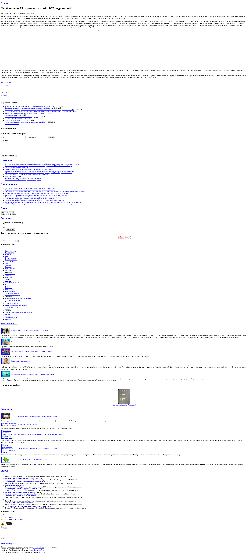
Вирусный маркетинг (12, 282)
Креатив (7, 286)
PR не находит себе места (13, 118)
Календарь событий (11, 303)
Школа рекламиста (11, 268)
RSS (4, 519)
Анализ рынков (9, 184)
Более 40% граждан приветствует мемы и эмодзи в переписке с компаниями (30, 188)
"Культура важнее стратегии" (14, 176)
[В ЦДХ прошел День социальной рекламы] (6, 462)
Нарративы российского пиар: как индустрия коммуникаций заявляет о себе (30, 106)
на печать (4, 95)
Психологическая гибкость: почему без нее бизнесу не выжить (38, 416)
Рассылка (6, 218)
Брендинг (8, 281)
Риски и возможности (12, 293)
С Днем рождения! (11, 317)
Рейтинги (8, 275)
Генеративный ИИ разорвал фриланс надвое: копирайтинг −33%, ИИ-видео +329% (32, 198)
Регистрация (11, 543)
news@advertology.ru (37, 549)
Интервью (6, 160)
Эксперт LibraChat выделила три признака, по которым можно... (32, 351)
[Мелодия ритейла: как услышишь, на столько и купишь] (6, 333)
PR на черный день (11, 115)
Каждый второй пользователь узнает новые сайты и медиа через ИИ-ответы (30, 190)
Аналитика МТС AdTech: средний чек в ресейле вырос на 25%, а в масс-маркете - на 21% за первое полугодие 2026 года (45, 191)
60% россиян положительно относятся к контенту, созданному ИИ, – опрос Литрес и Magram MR (37, 193)
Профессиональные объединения (16, 305)
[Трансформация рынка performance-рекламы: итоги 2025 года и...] (6, 377)
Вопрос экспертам (11, 260)
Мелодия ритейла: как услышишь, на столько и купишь (29, 330)
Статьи (4, 3)
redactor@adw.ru (38, 550)
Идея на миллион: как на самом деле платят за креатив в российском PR (29, 108)
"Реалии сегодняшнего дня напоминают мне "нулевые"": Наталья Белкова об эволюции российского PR (39, 110)
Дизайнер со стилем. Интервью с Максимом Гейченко (23, 178)
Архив (4, 208)
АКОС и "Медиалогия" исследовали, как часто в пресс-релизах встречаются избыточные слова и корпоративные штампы (45, 204)
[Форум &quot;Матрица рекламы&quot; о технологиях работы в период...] (9, 452)
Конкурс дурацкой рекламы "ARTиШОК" (19, 312)
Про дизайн (8, 288)
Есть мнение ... (10, 261)
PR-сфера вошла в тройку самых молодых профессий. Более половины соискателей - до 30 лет (36, 111)
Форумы (7, 316)
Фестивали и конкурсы (12, 300)
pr (1, 92)
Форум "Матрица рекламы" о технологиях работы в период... (38, 448)
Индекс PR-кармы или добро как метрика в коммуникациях (25, 113)
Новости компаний (11, 258)
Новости (7, 256)
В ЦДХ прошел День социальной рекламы (32, 459)
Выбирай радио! (10, 291)
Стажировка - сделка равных (20, 361)
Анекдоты (8, 319)
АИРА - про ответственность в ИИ (16, 167)
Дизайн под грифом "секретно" (28, 424)
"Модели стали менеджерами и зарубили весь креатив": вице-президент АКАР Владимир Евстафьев (38, 173)
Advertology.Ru (6, 82)
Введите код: (31, 137)
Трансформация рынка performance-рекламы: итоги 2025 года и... (32, 374)
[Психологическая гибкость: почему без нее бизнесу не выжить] (6, 419)
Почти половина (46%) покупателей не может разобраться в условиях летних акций (33, 197)
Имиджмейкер (9, 289)
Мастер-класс (9, 270)
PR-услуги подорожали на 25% (15, 120)
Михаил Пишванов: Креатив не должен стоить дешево (23, 180)
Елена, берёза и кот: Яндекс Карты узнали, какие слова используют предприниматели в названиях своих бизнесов (43, 202)
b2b (8, 92)
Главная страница (10, 251)
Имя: (3, 137)
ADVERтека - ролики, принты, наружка (18, 298)
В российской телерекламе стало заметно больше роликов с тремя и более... (36, 342)
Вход (3, 543)
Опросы (7, 314)
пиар (4, 92)
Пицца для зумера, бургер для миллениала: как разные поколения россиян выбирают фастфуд (36, 195)
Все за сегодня (9, 253)
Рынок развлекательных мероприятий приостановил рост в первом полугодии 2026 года (34, 200)
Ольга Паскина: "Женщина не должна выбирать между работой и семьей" (29, 169)
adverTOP (8, 254)
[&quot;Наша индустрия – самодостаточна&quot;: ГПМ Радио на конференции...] (9, 438)
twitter (21, 519)
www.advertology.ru (42, 547)
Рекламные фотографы (12, 295)
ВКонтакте (12, 519)
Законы (7, 309)
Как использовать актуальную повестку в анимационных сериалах (27, 174)
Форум (4, 470)
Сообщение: (5, 140)
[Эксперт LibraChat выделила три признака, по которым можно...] (6, 354)
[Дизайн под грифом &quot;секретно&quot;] (9, 425)
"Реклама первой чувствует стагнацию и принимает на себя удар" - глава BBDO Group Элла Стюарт (38, 166)
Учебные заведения (11, 307)
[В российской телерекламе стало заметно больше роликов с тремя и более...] (6, 345)
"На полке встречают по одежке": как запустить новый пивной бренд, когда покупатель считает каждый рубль (42, 164)
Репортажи (8, 265)
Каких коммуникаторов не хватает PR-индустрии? (21, 117)
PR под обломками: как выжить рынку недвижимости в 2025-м (26, 122)
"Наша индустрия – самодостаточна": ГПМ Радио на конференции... (40, 434)
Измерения (8, 277)
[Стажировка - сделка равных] (6, 364)
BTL (6, 284)
